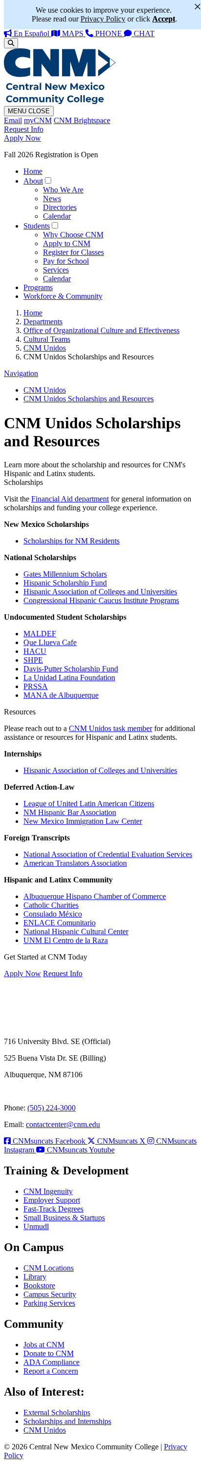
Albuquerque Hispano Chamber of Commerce (94, 896)
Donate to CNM (48, 1353)
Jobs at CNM (43, 1344)
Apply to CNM (66, 243)
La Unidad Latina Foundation (69, 677)
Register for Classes (73, 252)
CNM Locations (48, 1268)
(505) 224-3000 (51, 1108)
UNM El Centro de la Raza (65, 940)
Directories (60, 207)
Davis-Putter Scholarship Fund (70, 669)
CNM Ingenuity (48, 1191)
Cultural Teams (46, 339)
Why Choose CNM (73, 234)
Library (34, 1277)
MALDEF (39, 633)
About (33, 181)
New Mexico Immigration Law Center (82, 821)
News (52, 198)
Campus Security (49, 1294)
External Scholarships (56, 1412)
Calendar (57, 216)
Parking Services (49, 1303)
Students (36, 226)
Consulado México (52, 914)
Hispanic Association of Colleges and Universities (100, 591)
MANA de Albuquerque (61, 695)
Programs (38, 287)
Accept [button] (163, 19)
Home (32, 171)
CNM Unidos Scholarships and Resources (88, 399)
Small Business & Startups (64, 1217)
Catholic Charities (51, 905)
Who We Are (63, 190)
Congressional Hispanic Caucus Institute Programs (101, 600)
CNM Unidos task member (110, 728)
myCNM (38, 120)
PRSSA (35, 686)
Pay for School (66, 261)
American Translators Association (75, 863)
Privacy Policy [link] (102, 19)
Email (13, 120)
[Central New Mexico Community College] (60, 101)
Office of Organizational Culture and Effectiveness (101, 330)
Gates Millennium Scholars (65, 574)
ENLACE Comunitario (59, 923)
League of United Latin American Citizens (88, 803)
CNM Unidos (44, 348)
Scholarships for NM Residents (71, 541)
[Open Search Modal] (11, 43)
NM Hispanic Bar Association (69, 812)
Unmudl (36, 1226)
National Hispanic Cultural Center (75, 931)
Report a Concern (50, 1371)
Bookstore (39, 1285)
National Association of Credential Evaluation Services (107, 854)
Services (56, 270)
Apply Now (22, 138)
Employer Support (51, 1200)
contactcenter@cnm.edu (63, 1124)
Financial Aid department (70, 499)
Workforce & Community (62, 296)
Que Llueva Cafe (50, 642)
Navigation (21, 373)
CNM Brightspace (82, 120)
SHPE (33, 660)
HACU (34, 651)
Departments (42, 321)
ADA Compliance (51, 1362)
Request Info (23, 129)
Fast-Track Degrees (53, 1209)
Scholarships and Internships (67, 1421)
